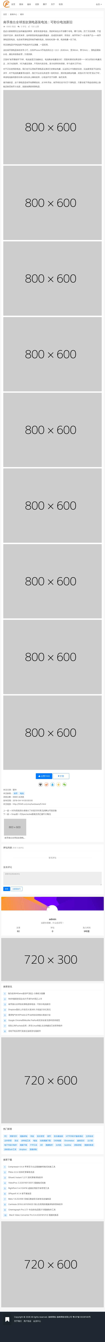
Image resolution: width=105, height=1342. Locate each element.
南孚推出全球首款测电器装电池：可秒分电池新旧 (15, 838)
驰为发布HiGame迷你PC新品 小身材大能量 (26, 993)
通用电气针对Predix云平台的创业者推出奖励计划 (29, 1015)
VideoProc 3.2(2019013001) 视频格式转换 (27, 1183)
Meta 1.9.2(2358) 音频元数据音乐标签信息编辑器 (29, 1199)
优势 (37, 4)
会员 (98, 4)
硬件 (22, 14)
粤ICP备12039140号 (82, 1317)
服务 (29, 4)
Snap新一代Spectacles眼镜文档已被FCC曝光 (31, 814)
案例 (21, 4)
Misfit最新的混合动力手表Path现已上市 (25, 999)
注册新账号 (16, 889)
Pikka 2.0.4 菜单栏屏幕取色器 (21, 1172)
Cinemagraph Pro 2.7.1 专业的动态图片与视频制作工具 (32, 1209)
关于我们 (18, 1321)
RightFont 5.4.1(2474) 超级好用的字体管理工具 (28, 1188)
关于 (53, 4)
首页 (13, 4)
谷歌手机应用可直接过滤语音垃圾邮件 (24, 1031)
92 (18, 931)
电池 (22, 793)
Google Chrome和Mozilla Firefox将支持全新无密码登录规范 (34, 1020)
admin (52, 919)
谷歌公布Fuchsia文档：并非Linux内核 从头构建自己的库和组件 (35, 1025)
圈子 (45, 4)
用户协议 (27, 1321)
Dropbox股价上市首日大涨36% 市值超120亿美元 (29, 1009)
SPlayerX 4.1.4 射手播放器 (19, 1193)
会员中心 (37, 1321)
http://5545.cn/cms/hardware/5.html (29, 804)
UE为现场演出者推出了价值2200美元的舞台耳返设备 (34, 810)
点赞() (45, 776)
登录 (6, 889)
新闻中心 (13, 14)
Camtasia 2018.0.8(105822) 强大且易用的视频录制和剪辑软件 (35, 1204)
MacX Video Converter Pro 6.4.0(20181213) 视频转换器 (33, 1215)
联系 (61, 4)
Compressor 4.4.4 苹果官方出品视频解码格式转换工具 (31, 1166)
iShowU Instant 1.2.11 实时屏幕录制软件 (25, 1177)
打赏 (61, 776)
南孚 (16, 793)
